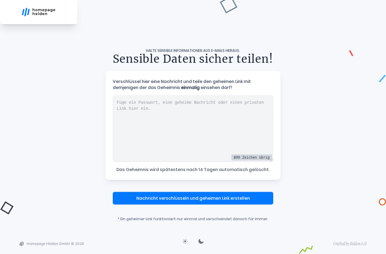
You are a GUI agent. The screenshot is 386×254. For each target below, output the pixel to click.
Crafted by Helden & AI (350, 243)
